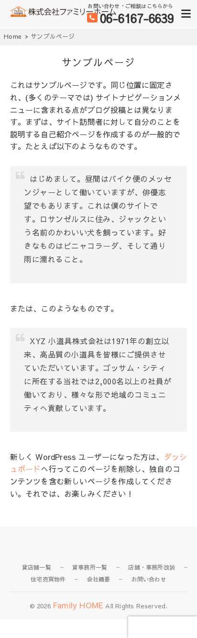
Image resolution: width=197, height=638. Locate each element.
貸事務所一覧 (89, 567)
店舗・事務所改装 (151, 567)
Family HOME (78, 605)
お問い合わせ (148, 579)
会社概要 (98, 579)
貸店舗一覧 (36, 567)
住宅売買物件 (48, 579)
